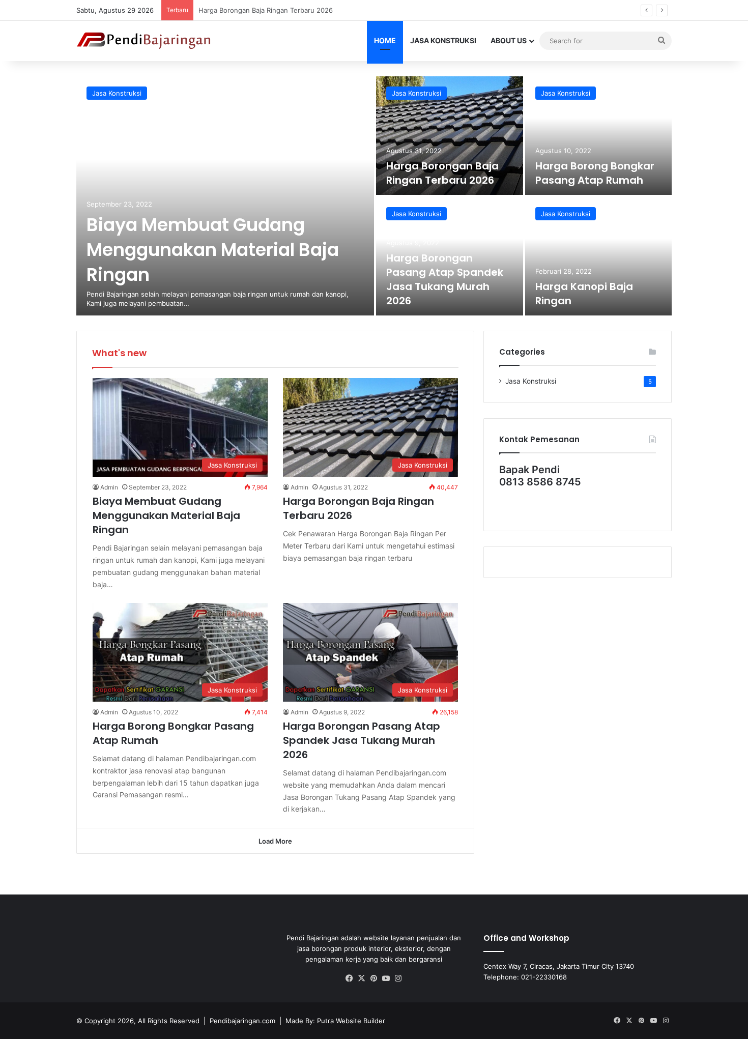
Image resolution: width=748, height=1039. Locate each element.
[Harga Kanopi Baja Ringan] (598, 256)
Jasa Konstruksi (443, 40)
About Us (509, 40)
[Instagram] (398, 978)
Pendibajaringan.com (242, 1021)
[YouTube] (386, 978)
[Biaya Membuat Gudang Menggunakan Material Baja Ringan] (225, 195)
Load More (275, 841)
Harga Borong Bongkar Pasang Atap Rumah (594, 173)
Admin (109, 487)
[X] (362, 978)
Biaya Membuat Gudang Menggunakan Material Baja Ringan (213, 249)
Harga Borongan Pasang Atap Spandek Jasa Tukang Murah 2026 (444, 279)
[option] (374, 195)
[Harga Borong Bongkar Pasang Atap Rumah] (598, 135)
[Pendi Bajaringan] (144, 41)
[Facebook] (349, 978)
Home (385, 40)
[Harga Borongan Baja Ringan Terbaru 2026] (449, 135)
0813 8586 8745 (540, 482)
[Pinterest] (374, 978)
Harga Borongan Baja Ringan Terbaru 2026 (442, 173)
